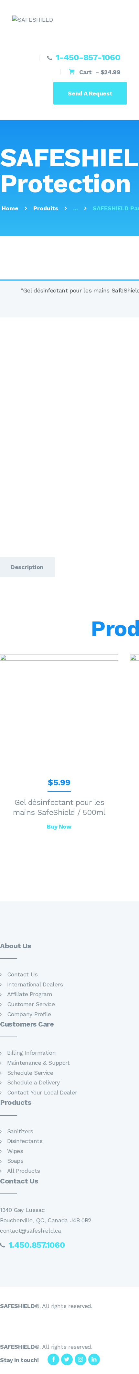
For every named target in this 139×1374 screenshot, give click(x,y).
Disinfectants (25, 1141)
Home (10, 208)
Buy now (59, 826)
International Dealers (35, 984)
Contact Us (22, 974)
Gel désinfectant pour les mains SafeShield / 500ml (59, 807)
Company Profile (29, 1014)
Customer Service (31, 1004)
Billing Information (31, 1052)
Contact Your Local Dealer (42, 1092)
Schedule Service (30, 1072)
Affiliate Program (29, 994)
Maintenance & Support (38, 1062)
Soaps (15, 1160)
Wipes (15, 1151)
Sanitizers (20, 1131)
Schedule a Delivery (33, 1082)
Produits (45, 208)
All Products (23, 1170)
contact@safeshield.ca (30, 1230)
